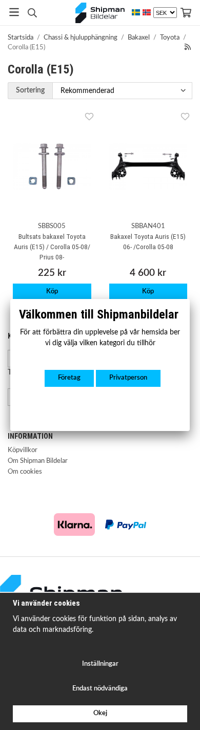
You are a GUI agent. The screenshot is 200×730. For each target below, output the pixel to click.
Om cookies (25, 472)
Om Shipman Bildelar (38, 461)
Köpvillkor (22, 450)
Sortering (30, 90)
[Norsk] (147, 12)
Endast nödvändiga (100, 688)
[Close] (190, 299)
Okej (100, 713)
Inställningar (100, 664)
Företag (69, 378)
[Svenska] (136, 12)
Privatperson (128, 378)
